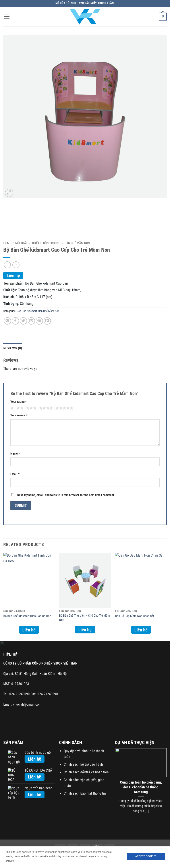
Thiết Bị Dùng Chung (46, 243)
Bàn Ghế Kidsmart (27, 311)
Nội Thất (21, 243)
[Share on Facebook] (15, 321)
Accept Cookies (145, 856)
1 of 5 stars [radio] (11, 408)
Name (15, 453)
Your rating (18, 402)
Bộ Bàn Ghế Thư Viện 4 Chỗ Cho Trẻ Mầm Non (84, 618)
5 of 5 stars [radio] (63, 408)
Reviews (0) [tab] (12, 348)
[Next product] (7, 264)
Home (7, 243)
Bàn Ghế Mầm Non (77, 243)
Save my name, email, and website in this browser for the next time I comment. (66, 495)
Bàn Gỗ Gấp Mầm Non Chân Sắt (134, 616)
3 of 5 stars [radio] (31, 408)
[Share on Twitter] (23, 321)
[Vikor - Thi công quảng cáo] (85, 16)
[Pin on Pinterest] (39, 321)
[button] (6, 16)
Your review (18, 415)
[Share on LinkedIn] (47, 321)
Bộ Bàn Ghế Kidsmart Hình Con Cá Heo (27, 616)
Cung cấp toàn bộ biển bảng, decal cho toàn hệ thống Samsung (141, 787)
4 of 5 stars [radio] (45, 408)
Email (14, 474)
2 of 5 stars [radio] (19, 408)
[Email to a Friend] (31, 321)
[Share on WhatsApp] (7, 321)
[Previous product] (15, 264)
